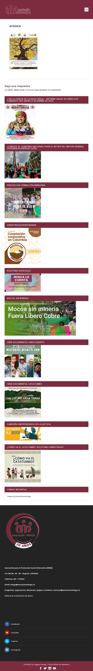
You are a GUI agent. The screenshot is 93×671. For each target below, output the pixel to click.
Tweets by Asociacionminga (19, 496)
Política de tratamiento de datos (19, 596)
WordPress (66, 664)
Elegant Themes (40, 664)
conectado (30, 90)
